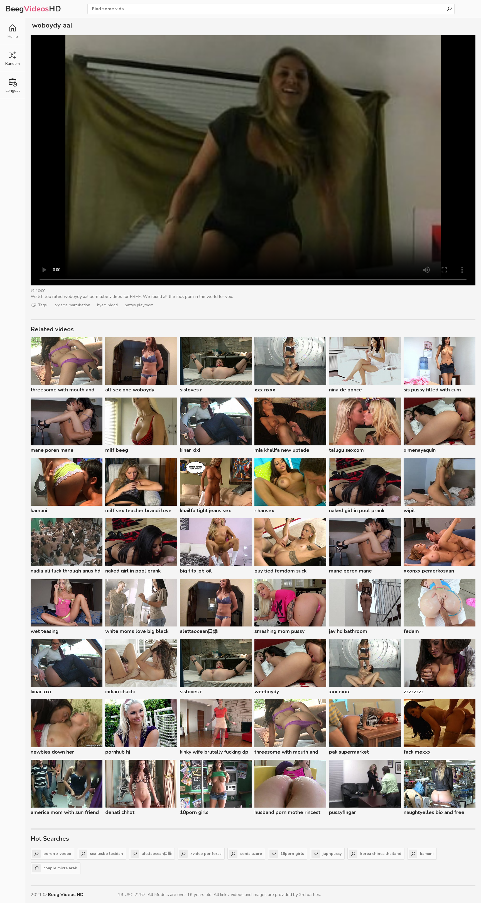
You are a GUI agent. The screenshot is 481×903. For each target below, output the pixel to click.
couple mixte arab (60, 868)
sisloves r (191, 389)
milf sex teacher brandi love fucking (138, 511)
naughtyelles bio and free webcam (434, 813)
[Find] (449, 8)
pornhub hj (117, 752)
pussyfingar (342, 812)
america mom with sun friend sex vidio (65, 813)
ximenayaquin (420, 450)
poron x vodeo (57, 853)
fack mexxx (417, 752)
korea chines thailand (380, 853)
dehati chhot (119, 812)
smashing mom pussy (279, 631)
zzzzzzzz (414, 691)
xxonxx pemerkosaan (429, 571)
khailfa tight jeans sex (205, 510)
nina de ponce (345, 389)
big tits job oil (196, 571)
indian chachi (120, 691)
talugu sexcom (346, 450)
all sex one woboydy (129, 389)
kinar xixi (190, 450)
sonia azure (251, 853)
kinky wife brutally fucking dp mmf (214, 753)
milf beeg (116, 450)
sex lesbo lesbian (106, 853)
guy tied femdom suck (280, 571)
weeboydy (266, 691)
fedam (411, 631)
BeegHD (33, 9)
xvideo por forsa (206, 853)
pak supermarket (349, 752)
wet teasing (44, 631)
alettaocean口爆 (199, 631)
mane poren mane (52, 450)
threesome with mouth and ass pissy (62, 390)
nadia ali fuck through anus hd (65, 571)
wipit (409, 510)
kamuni (39, 510)
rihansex (264, 510)
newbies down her (52, 752)
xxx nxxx (264, 389)
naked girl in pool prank (356, 510)
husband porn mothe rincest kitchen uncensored (287, 813)
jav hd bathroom (348, 631)
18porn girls (194, 812)
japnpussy (332, 853)
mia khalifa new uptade (281, 450)
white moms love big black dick (136, 632)
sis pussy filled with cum (432, 389)
